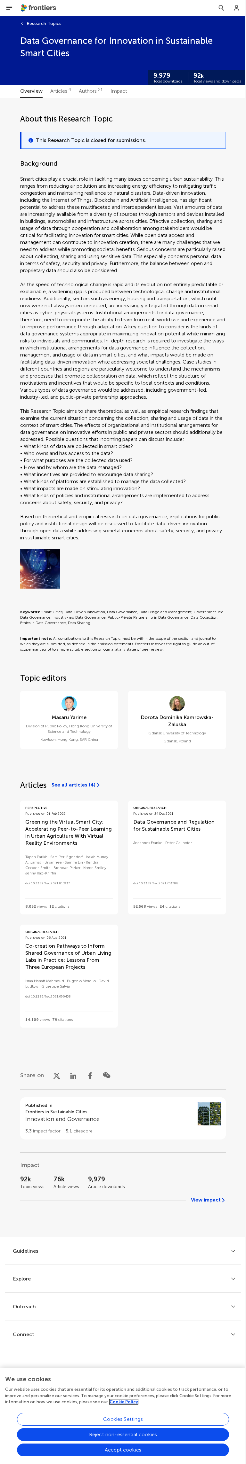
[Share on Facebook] (90, 1075)
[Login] (237, 8)
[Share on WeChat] (106, 1075)
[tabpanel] (123, 667)
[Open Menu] (9, 8)
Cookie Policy (124, 1401)
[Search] (221, 8)
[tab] (31, 91)
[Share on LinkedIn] (73, 1075)
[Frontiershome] (39, 8)
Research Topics (44, 23)
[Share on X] (56, 1075)
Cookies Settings (123, 1419)
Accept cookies (123, 1450)
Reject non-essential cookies (123, 1434)
